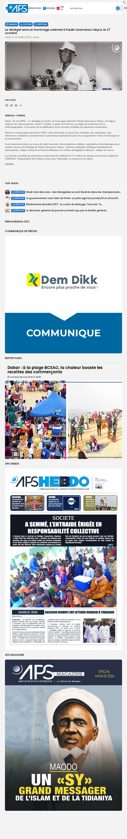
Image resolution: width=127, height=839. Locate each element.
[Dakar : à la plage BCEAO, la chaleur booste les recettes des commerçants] (63, 420)
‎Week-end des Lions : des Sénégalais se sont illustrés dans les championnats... (73, 192)
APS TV (62, 8)
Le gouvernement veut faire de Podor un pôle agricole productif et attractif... (72, 198)
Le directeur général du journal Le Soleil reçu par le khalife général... (67, 210)
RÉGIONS (50, 8)
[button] (124, 3)
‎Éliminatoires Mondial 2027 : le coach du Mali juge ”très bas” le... (64, 204)
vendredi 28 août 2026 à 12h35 (25, 377)
